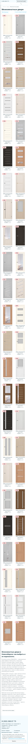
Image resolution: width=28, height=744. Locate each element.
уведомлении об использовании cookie (17, 738)
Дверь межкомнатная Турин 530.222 (20, 616)
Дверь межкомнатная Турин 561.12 (7, 115)
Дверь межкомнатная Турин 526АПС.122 (20, 326)
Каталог (4, 6)
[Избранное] (23, 3)
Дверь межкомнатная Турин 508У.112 (7, 300)
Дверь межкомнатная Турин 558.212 (20, 537)
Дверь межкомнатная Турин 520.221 (20, 379)
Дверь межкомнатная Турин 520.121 (20, 458)
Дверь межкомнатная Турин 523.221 (7, 616)
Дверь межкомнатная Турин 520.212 (7, 511)
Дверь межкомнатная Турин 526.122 (20, 168)
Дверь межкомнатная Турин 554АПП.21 (7, 431)
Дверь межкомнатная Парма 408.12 (7, 141)
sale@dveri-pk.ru (5, 728)
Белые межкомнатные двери (8, 710)
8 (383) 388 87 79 (5, 1)
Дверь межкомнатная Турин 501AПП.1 (7, 352)
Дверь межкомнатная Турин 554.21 (20, 405)
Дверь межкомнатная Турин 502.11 (20, 247)
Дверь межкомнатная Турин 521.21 (7, 590)
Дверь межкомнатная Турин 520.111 (20, 563)
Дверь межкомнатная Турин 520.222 (7, 405)
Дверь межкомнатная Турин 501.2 (20, 273)
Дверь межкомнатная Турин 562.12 (20, 62)
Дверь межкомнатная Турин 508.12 (7, 168)
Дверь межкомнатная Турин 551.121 (7, 563)
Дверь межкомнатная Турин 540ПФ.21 (7, 247)
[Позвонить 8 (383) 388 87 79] (21, 3)
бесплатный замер (21, 1)
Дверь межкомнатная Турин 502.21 (20, 220)
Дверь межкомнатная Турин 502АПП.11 (20, 194)
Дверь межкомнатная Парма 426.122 (7, 89)
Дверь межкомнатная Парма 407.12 (7, 62)
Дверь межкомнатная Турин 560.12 (7, 194)
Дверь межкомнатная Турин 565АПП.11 (7, 220)
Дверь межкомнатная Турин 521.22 (7, 458)
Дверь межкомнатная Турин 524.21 (20, 642)
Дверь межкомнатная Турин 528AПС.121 (7, 379)
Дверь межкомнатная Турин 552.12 (7, 537)
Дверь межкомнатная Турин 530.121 (7, 642)
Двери (8, 6)
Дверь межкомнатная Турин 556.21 (20, 431)
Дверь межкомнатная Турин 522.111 (7, 484)
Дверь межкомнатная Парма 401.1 (20, 36)
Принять (14, 741)
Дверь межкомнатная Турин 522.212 (20, 511)
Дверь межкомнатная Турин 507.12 (20, 89)
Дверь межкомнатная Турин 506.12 (20, 115)
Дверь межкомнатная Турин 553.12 (20, 484)
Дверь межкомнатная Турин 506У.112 (20, 300)
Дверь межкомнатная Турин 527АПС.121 (20, 590)
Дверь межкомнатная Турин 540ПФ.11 (7, 273)
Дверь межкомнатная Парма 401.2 (7, 326)
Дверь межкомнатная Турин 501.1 (7, 36)
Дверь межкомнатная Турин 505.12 (20, 141)
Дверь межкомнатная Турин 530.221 (20, 352)
